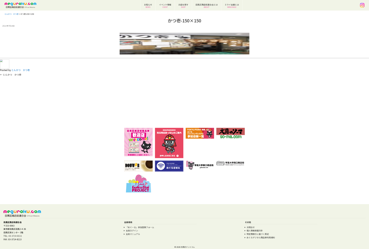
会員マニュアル (133, 234)
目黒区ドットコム (188, 247)
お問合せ (251, 227)
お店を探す (183, 5)
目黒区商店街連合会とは (206, 5)
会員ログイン (132, 230)
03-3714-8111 (15, 235)
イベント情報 (165, 5)
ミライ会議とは (232, 5)
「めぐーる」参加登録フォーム (140, 227)
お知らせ (148, 5)
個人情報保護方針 (255, 230)
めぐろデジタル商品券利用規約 (261, 237)
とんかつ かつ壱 (20, 70)
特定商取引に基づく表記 (258, 234)
